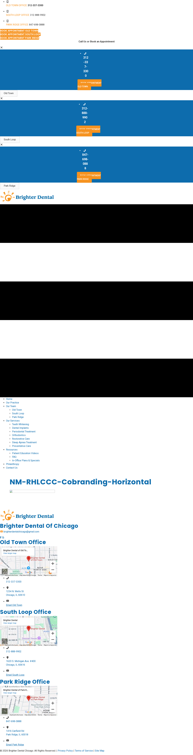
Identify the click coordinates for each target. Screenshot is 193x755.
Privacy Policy (65, 750)
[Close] (1, 47)
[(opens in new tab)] (28, 561)
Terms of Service (84, 750)
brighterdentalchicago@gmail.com (21, 531)
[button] (8, 93)
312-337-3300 (13, 581)
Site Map (99, 750)
